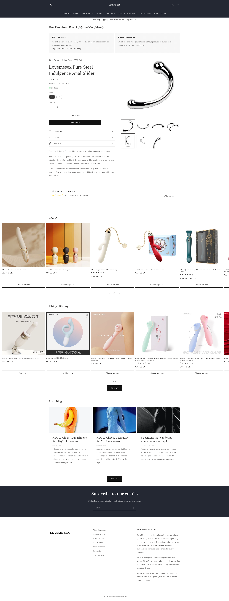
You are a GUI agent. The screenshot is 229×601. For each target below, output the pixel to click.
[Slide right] (119, 293)
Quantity (52, 102)
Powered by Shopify (120, 596)
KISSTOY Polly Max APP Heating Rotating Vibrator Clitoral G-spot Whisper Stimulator (156, 359)
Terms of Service (99, 547)
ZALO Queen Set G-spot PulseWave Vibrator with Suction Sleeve (200, 271)
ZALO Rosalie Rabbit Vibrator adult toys (149, 270)
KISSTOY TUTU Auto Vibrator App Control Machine (20, 358)
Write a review (170, 196)
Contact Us (97, 551)
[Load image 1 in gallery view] (128, 126)
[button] (51, 5)
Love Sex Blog (98, 555)
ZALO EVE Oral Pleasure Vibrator (14, 270)
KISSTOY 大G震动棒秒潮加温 (57, 358)
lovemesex (110, 596)
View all (114, 388)
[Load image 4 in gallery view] (173, 126)
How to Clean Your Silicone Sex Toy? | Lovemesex (69, 439)
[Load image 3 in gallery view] (158, 126)
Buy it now (75, 122)
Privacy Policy (98, 538)
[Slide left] (109, 293)
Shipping (52, 83)
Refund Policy (98, 543)
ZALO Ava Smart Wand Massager (58, 270)
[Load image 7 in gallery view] (158, 142)
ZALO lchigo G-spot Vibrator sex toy (104, 270)
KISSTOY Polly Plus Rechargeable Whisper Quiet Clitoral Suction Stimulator (200, 359)
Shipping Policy (99, 534)
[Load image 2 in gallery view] (143, 126)
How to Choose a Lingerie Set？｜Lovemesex (112, 439)
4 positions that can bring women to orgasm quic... (156, 439)
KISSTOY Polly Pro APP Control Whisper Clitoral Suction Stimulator (111, 359)
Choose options (23, 285)
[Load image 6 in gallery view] (143, 142)
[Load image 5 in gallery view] (128, 142)
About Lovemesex (99, 530)
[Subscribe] (133, 508)
